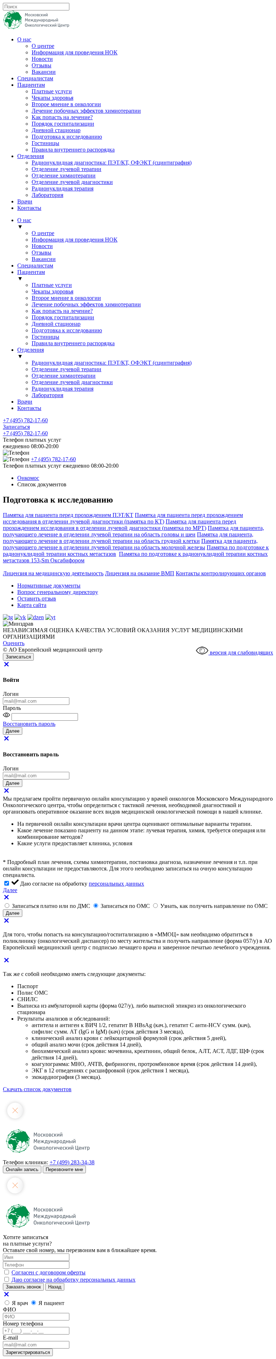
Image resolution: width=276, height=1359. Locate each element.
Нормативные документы (48, 585)
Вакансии (44, 72)
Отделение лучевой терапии (66, 169)
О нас (24, 39)
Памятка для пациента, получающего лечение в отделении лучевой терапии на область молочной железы (130, 544)
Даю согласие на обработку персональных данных (73, 1280)
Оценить (13, 643)
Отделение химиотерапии (64, 175)
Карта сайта (31, 605)
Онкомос (28, 478)
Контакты (29, 208)
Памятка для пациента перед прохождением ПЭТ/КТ (68, 515)
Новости (42, 59)
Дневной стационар (56, 130)
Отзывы (41, 65)
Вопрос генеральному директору (57, 592)
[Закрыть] (6, 666)
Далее (10, 890)
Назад (54, 1287)
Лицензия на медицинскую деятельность (53, 573)
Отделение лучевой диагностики (72, 182)
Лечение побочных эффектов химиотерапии (86, 111)
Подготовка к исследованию (67, 137)
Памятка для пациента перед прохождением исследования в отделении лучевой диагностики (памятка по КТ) (123, 518)
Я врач (20, 1303)
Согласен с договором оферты (49, 1272)
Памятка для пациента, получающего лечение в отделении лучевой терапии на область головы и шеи (133, 531)
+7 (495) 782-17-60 (25, 420)
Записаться (16, 427)
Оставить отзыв (36, 598)
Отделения (30, 156)
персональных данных (116, 884)
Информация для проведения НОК (75, 52)
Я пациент (51, 1303)
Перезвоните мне (64, 1169)
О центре (43, 46)
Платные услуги (52, 91)
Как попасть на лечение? (62, 117)
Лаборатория (47, 195)
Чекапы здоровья (52, 98)
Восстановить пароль (29, 724)
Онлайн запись (22, 1169)
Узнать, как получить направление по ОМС (214, 906)
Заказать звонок (23, 1287)
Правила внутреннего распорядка (73, 150)
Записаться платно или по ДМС (52, 906)
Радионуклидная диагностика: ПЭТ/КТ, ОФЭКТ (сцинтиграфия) (112, 162)
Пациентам (31, 85)
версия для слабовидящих (240, 652)
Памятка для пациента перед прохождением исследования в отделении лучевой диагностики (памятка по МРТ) (119, 524)
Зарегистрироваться (28, 1352)
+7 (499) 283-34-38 (72, 1162)
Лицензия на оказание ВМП (139, 573)
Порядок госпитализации (63, 124)
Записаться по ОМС (126, 906)
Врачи (24, 201)
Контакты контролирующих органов (221, 573)
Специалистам (35, 78)
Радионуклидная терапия (62, 188)
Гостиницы (45, 143)
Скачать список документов (37, 1089)
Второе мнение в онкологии (66, 104)
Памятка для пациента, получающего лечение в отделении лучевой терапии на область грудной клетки (128, 537)
